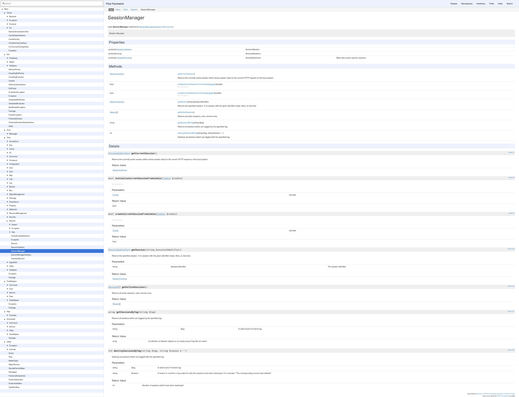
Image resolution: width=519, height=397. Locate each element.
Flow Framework (115, 3)
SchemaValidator (15, 383)
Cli (10, 152)
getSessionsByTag (186, 122)
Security (12, 217)
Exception (13, 20)
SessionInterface (17, 247)
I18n (11, 179)
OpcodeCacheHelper (17, 368)
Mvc (11, 190)
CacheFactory (14, 39)
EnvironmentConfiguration (19, 46)
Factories (12, 315)
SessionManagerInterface (21, 254)
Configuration (14, 164)
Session (12, 220)
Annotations (14, 141)
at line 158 (511, 350)
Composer (13, 160)
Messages (13, 133)
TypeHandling (14, 387)
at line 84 (511, 213)
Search (510, 3)
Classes (453, 3)
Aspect (14, 224)
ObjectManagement (16, 194)
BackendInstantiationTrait (18, 31)
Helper (11, 62)
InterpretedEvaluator (16, 103)
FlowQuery (13, 58)
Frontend (12, 24)
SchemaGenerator (16, 379)
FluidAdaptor (12, 281)
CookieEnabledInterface (20, 235)
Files (10, 357)
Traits (491, 3)
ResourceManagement (18, 213)
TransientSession (18, 258)
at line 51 (511, 152)
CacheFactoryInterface (17, 43)
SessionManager (18, 251)
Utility (11, 126)
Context (12, 80)
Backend (12, 16)
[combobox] (52, 3)
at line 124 (511, 286)
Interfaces (481, 3)
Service (12, 292)
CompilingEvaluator (16, 77)
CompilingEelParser (16, 73)
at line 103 (511, 249)
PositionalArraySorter (17, 375)
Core (11, 167)
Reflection (13, 209)
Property (12, 205)
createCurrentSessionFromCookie (192, 93)
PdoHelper (13, 372)
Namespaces (467, 3)
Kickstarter (11, 319)
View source (167, 26)
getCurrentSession (186, 73)
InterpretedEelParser (17, 99)
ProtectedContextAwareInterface (21, 122)
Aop (10, 145)
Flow (8, 137)
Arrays (11, 353)
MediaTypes (13, 360)
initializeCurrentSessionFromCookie (193, 84)
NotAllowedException (17, 107)
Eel (8, 54)
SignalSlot (13, 262)
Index (500, 3)
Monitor (12, 186)
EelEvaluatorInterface (17, 84)
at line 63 (511, 177)
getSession (182, 101)
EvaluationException (17, 92)
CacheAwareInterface (17, 35)
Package (12, 111)
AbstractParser (14, 69)
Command (13, 156)
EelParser (12, 88)
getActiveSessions (185, 112)
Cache (9, 12)
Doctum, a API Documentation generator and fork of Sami (496, 394)
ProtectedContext (15, 118)
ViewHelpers (14, 300)
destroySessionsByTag (187, 133)
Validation (13, 65)
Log (10, 183)
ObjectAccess (14, 364)
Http (10, 175)
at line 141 (511, 311)
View (11, 296)
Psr (10, 27)
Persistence (14, 201)
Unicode (12, 349)
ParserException (15, 114)
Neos (6, 9)
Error (9, 130)
